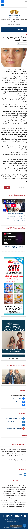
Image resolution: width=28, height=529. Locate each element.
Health (25, 34)
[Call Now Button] (24, 526)
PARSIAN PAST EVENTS (9, 519)
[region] (13, 286)
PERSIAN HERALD (14, 515)
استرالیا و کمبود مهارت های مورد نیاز (15, 213)
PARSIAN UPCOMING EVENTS (13, 521)
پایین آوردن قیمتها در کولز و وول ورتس (15, 216)
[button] (13, 338)
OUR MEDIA (21, 519)
